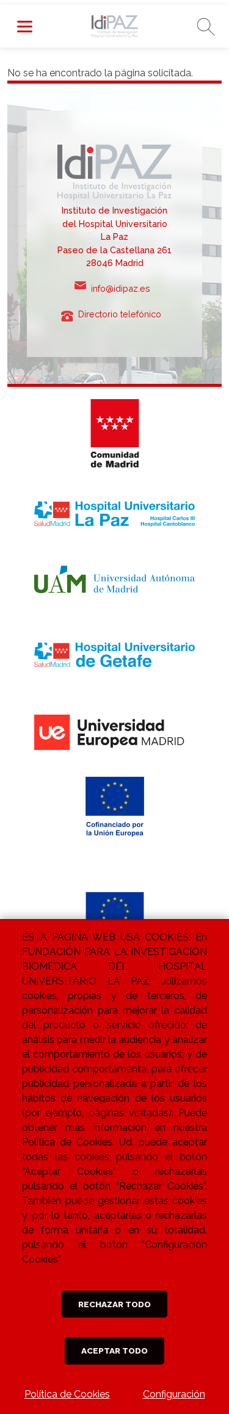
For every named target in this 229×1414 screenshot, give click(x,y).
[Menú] (24, 26)
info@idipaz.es (123, 288)
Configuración (174, 1394)
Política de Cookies (67, 1394)
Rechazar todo (114, 1304)
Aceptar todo (114, 1350)
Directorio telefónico (123, 314)
